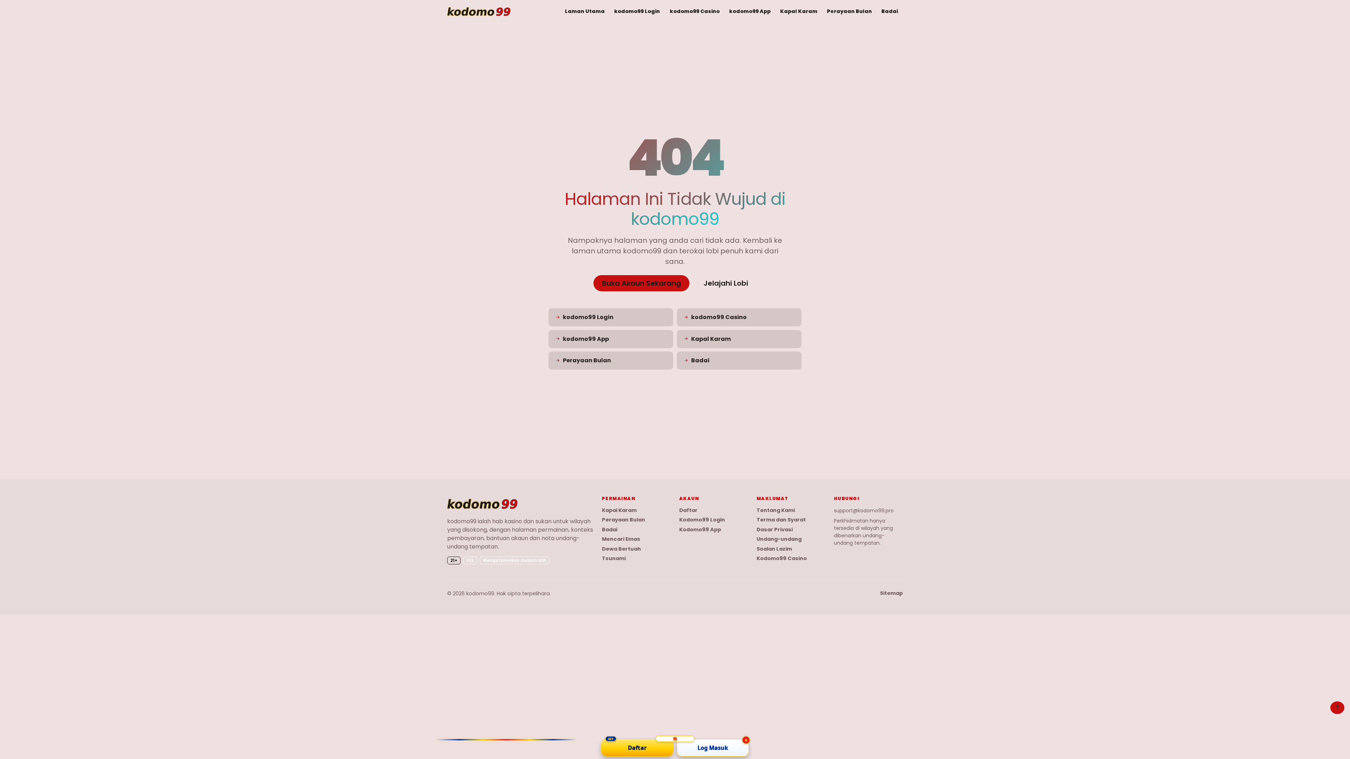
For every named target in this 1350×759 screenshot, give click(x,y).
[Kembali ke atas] (1337, 707)
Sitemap (891, 593)
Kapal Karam (798, 11)
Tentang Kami (776, 510)
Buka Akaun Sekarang (641, 283)
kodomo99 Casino (695, 11)
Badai (889, 11)
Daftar (688, 510)
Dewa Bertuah (621, 549)
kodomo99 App (750, 11)
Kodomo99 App (700, 529)
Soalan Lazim (774, 549)
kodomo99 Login (637, 11)
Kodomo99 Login (702, 520)
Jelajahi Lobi (725, 283)
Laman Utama (585, 11)
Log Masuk (713, 748)
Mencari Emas (621, 539)
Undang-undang (779, 539)
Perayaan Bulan (849, 11)
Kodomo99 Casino (782, 558)
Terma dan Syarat (781, 520)
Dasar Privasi (775, 529)
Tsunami (614, 558)
